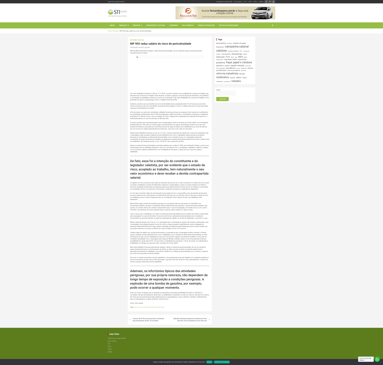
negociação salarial (230, 59)
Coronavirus (226, 54)
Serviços (136, 25)
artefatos (229, 43)
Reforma (244, 68)
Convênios (173, 25)
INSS (153, 307)
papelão (227, 65)
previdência (230, 68)
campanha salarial (237, 46)
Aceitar (209, 362)
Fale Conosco (188, 25)
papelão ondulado (237, 66)
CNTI (250, 1)
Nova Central (238, 1)
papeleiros (220, 66)
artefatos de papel (239, 43)
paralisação (248, 65)
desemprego (138, 307)
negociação (219, 59)
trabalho (236, 81)
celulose (221, 50)
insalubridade (147, 307)
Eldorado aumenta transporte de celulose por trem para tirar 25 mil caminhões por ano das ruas (190, 320)
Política (140, 40)
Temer (244, 78)
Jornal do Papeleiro (206, 25)
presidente (222, 68)
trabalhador (219, 81)
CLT (241, 51)
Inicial (112, 25)
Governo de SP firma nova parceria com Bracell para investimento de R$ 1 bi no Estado (148, 320)
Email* (218, 90)
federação (220, 57)
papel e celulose (242, 62)
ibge (236, 57)
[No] (381, 362)
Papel (229, 62)
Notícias (133, 40)
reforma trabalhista (227, 73)
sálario (238, 77)
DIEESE (261, 1)
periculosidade (159, 307)
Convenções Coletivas (155, 25)
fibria (232, 57)
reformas (243, 70)
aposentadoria (221, 43)
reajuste (238, 68)
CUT (245, 1)
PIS (217, 68)
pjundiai (147, 47)
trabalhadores (227, 81)
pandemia (220, 62)
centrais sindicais (233, 51)
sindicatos (222, 77)
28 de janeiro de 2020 (137, 47)
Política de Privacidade (228, 25)
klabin (245, 57)
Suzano (232, 78)
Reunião (242, 74)
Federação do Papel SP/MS (224, 1)
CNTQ (255, 1)
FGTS (228, 57)
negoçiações (242, 59)
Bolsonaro (220, 47)
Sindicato (123, 25)
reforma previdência (233, 70)
